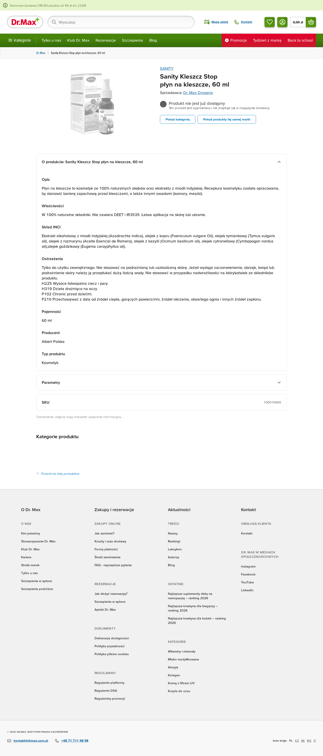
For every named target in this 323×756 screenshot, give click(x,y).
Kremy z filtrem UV (181, 683)
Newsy (173, 533)
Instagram (248, 566)
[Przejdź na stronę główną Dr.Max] (25, 22)
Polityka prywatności (109, 646)
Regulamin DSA (105, 690)
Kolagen (174, 675)
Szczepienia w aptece (36, 581)
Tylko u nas (51, 40)
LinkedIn (247, 590)
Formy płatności (106, 549)
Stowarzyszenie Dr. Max (38, 541)
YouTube (247, 582)
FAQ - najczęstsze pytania (113, 565)
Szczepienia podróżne (37, 589)
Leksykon (175, 549)
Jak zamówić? (104, 533)
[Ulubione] (270, 22)
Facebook (248, 574)
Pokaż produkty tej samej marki (226, 119)
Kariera (26, 557)
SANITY (166, 68)
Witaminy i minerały (181, 651)
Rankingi (174, 541)
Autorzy (173, 557)
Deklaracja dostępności (111, 638)
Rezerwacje (106, 40)
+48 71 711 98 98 (74, 740)
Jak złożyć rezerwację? (110, 593)
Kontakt (246, 533)
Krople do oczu (179, 691)
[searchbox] (121, 22)
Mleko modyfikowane (183, 659)
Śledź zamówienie (107, 557)
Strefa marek (30, 565)
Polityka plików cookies (111, 654)
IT (315, 740)
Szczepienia (132, 40)
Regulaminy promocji (109, 698)
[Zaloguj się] (282, 22)
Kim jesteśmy (30, 533)
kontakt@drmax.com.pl (31, 740)
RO (309, 740)
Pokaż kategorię (178, 119)
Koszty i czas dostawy (110, 541)
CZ (297, 740)
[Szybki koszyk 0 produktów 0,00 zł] (311, 22)
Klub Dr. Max (78, 40)
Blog (153, 40)
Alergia (173, 667)
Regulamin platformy (109, 682)
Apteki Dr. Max (105, 609)
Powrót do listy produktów (60, 473)
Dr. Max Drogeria (198, 92)
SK (303, 740)
